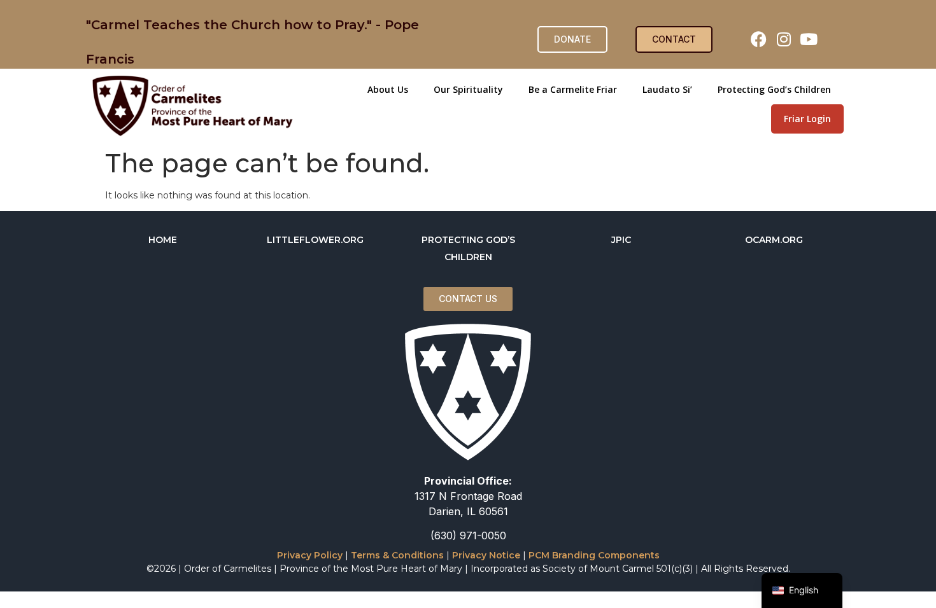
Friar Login (807, 119)
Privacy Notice (486, 555)
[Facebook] (759, 39)
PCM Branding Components (594, 555)
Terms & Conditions (397, 555)
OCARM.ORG (774, 239)
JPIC (621, 239)
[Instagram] (783, 39)
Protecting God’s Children (774, 89)
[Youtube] (808, 39)
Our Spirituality (468, 89)
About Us (387, 89)
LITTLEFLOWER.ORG (315, 239)
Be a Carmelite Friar (572, 89)
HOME (162, 239)
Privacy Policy (310, 555)
